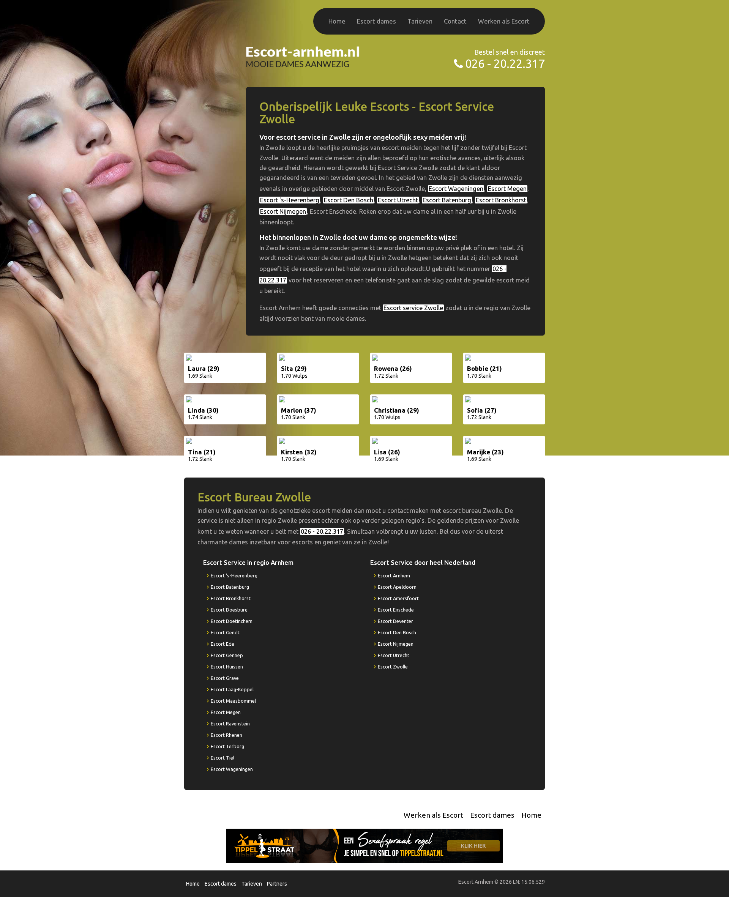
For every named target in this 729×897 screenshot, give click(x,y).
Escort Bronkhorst (501, 200)
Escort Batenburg (447, 200)
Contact (455, 21)
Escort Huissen (227, 666)
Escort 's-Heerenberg (289, 200)
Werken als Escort (504, 21)
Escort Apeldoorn (397, 587)
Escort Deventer (395, 621)
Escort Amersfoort (398, 598)
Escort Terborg (227, 746)
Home (337, 21)
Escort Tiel (222, 757)
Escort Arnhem (394, 575)
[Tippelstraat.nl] (364, 845)
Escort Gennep (227, 655)
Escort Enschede (396, 609)
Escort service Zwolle (413, 307)
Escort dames (376, 21)
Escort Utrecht (398, 200)
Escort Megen (507, 188)
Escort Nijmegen (283, 211)
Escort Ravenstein (230, 723)
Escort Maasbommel (233, 700)
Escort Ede (222, 643)
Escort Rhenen (226, 735)
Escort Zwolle (393, 666)
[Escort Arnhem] (303, 56)
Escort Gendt (225, 632)
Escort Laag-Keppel (232, 689)
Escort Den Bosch (348, 200)
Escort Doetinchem (231, 621)
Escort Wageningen (456, 188)
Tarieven (419, 21)
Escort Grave (225, 678)
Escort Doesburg (229, 609)
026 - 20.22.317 (505, 63)
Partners (277, 884)
